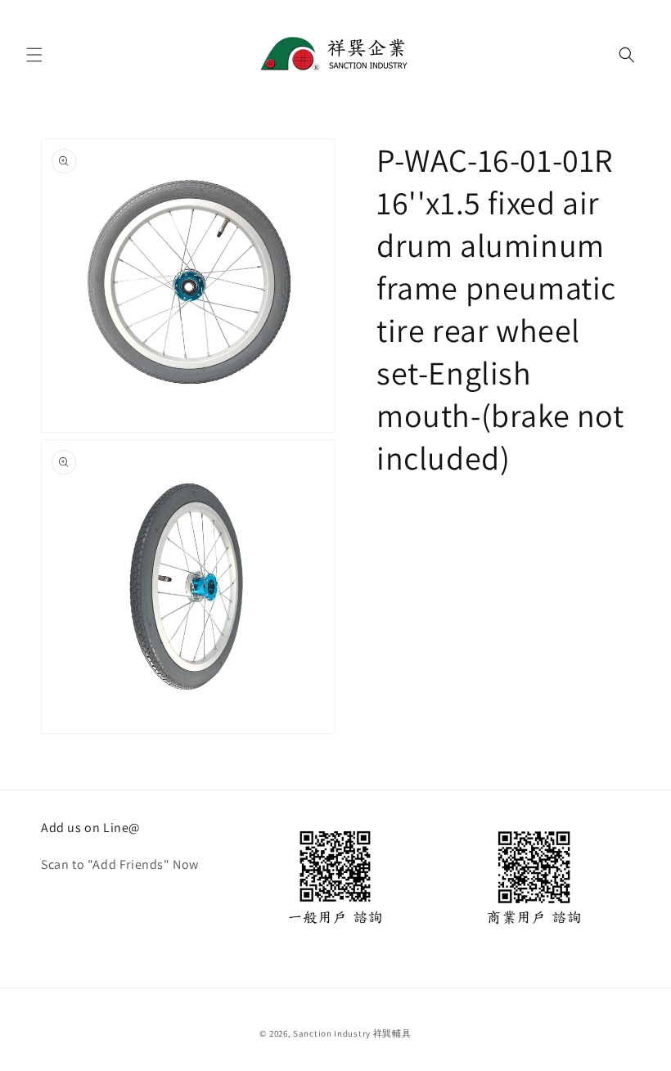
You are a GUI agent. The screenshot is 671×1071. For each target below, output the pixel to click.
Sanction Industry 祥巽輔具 (352, 1033)
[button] (34, 55)
